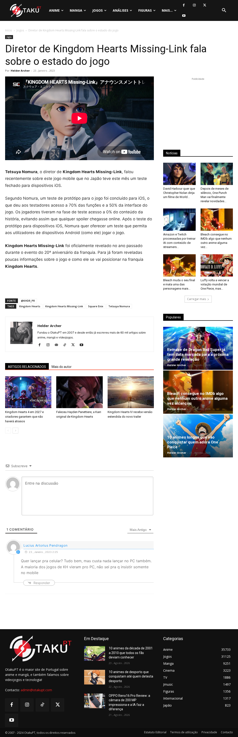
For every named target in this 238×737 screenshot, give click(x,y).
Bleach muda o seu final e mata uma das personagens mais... (179, 284)
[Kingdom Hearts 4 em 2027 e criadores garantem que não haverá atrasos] (28, 392)
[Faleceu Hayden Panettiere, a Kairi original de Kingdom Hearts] (79, 392)
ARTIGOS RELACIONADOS (27, 367)
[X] (205, 5)
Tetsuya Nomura (119, 306)
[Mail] (58, 345)
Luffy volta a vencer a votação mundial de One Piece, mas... (215, 284)
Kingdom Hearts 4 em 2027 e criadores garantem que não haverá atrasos (24, 416)
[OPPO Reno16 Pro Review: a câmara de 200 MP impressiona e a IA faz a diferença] (94, 701)
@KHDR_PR (28, 300)
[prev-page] (8, 430)
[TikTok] (66, 345)
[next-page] (15, 430)
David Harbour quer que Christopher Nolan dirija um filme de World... (179, 193)
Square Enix (95, 306)
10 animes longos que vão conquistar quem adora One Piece (192, 442)
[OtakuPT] (25, 10)
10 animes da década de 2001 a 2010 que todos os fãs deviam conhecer (131, 652)
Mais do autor (62, 367)
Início (8, 30)
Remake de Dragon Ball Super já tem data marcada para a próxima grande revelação (197, 354)
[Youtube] (184, 16)
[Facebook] (184, 5)
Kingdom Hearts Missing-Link (64, 306)
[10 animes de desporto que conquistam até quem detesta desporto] (94, 677)
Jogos (20, 30)
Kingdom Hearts (29, 306)
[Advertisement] (79, 283)
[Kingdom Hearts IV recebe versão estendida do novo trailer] (131, 392)
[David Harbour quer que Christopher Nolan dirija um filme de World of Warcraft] (179, 174)
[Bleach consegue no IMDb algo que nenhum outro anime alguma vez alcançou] (217, 219)
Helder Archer (20, 70)
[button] (224, 10)
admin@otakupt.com (36, 690)
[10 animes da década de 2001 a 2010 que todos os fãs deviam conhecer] (94, 653)
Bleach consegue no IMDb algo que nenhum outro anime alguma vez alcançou (197, 398)
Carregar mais (196, 299)
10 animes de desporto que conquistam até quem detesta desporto (131, 676)
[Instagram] (194, 5)
